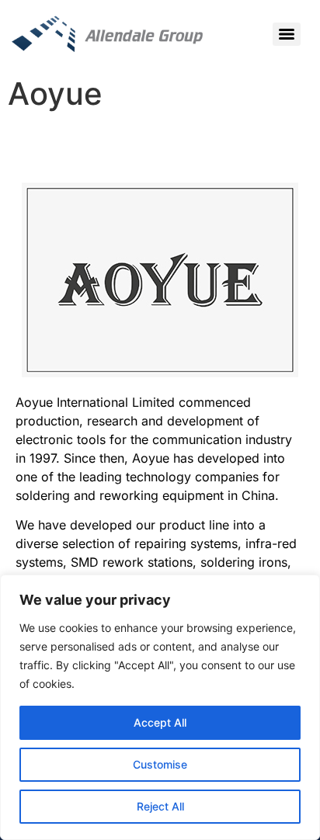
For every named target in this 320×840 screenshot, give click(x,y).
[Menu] (287, 34)
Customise (160, 764)
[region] (160, 707)
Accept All (160, 722)
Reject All (160, 806)
